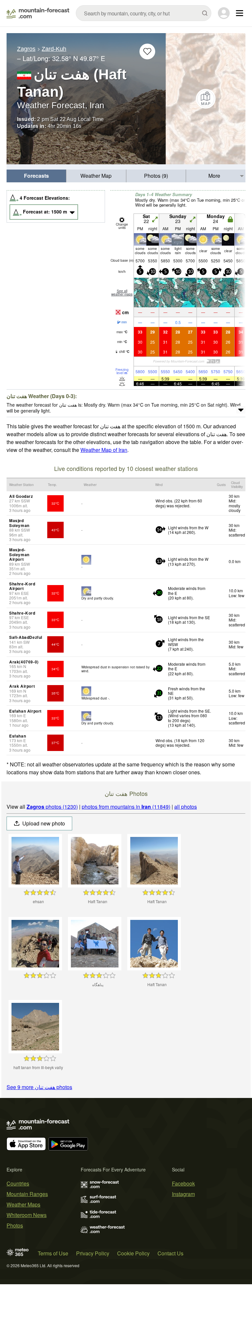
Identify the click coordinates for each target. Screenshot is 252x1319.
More (214, 175)
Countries (18, 1183)
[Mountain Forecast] (38, 13)
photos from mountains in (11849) (126, 806)
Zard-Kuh (54, 49)
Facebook (183, 1183)
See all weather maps (122, 292)
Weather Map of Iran (103, 450)
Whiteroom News (27, 1215)
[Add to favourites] (147, 51)
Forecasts (36, 175)
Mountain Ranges (27, 1194)
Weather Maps (23, 1204)
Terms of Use (53, 1253)
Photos (15, 1225)
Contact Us (170, 1253)
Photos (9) (156, 175)
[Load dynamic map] (205, 99)
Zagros (26, 49)
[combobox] (143, 13)
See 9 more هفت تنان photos (39, 1087)
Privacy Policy (92, 1253)
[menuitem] (36, 176)
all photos (185, 806)
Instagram (183, 1194)
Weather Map (96, 175)
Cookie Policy (133, 1253)
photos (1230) (52, 806)
